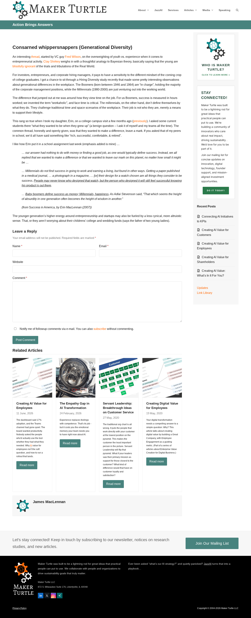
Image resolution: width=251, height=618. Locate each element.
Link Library (204, 292)
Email (103, 246)
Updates (202, 287)
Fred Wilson (73, 56)
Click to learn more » (216, 75)
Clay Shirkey (51, 61)
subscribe (100, 328)
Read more (27, 465)
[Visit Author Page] (22, 505)
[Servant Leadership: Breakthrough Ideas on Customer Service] (119, 377)
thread (35, 56)
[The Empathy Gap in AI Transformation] (76, 377)
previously (140, 121)
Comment (19, 277)
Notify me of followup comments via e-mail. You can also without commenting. (76, 328)
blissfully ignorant (23, 66)
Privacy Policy (19, 608)
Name (17, 246)
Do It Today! (216, 190)
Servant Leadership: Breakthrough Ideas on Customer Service (118, 408)
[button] (237, 10)
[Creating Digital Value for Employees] (162, 377)
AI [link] (31, 445)
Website (17, 261)
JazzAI (207, 563)
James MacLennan (49, 502)
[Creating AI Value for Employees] (32, 377)
